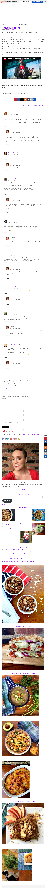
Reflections (7, 96)
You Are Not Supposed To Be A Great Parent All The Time (16, 554)
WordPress (42, 890)
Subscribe (7, 501)
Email (3, 413)
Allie (9, 112)
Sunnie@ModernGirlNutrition (13, 286)
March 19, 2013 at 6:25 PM (15, 132)
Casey (9, 253)
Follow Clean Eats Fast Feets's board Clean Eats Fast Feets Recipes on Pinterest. (20, 561)
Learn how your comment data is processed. (30, 434)
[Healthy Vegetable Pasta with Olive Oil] (11, 524)
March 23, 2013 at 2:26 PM (15, 363)
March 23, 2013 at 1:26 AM (13, 346)
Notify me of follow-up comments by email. (11, 422)
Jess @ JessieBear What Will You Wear (15, 152)
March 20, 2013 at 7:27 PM (13, 314)
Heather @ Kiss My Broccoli (13, 344)
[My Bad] (26, 538)
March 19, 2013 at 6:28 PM (15, 200)
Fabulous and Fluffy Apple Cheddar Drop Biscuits (14, 549)
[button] (23, 1)
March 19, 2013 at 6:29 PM (15, 239)
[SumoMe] (34, 99)
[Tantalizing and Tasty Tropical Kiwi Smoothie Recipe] (38, 530)
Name (3, 409)
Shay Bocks (20, 890)
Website (3, 418)
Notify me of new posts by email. (9, 424)
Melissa (9, 312)
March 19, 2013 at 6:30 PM (15, 269)
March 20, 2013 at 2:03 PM (15, 299)
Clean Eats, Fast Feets (23, 9)
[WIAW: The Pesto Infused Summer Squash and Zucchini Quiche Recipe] (12, 528)
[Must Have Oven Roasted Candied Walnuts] (38, 516)
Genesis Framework (31, 890)
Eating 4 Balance (11, 220)
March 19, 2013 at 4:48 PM (13, 255)
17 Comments (12, 29)
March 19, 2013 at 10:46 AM (13, 154)
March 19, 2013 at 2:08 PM (13, 180)
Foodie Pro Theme (13, 890)
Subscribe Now (37, 1)
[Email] (31, 99)
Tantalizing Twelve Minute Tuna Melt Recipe (13, 558)
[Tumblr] (28, 99)
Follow (3, 504)
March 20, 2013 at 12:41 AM (13, 288)
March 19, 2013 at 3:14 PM (13, 222)
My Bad (5, 556)
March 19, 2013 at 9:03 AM (13, 114)
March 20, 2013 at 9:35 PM (15, 328)
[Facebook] (18, 99)
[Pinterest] (15, 99)
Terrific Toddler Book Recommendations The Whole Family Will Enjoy (19, 551)
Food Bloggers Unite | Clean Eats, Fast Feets (15, 380)
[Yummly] (25, 99)
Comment (4, 398)
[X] (22, 99)
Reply (6, 194)
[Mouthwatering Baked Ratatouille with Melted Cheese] (8, 516)
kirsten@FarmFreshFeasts (13, 178)
